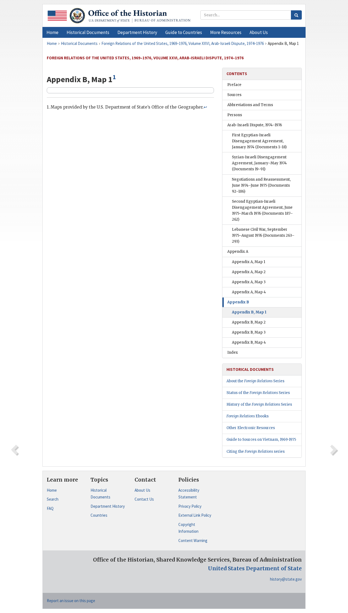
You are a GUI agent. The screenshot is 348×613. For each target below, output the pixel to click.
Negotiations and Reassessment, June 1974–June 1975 (261, 185)
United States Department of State (255, 568)
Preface (234, 84)
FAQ (50, 508)
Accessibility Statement (188, 494)
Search (52, 499)
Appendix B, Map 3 (249, 332)
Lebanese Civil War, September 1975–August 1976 (263, 235)
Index (232, 352)
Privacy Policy (189, 506)
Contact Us (144, 499)
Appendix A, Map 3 (249, 282)
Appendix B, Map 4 (249, 342)
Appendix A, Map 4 (249, 292)
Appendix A (237, 251)
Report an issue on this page (71, 600)
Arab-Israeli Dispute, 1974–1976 (254, 125)
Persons (234, 115)
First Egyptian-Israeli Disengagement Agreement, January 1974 (259, 141)
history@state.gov (286, 579)
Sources (234, 95)
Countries (99, 515)
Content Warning (192, 540)
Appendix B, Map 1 (249, 312)
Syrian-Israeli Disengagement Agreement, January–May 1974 (259, 163)
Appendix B (238, 302)
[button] (88, 32)
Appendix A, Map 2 (249, 272)
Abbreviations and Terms (250, 105)
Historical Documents (100, 494)
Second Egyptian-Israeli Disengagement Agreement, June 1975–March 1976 (262, 210)
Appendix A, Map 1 (248, 262)
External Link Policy (194, 515)
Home (52, 490)
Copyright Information (188, 528)
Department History (108, 506)
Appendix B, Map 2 (249, 322)
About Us (142, 490)
